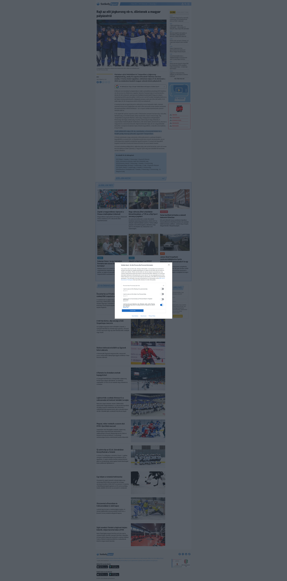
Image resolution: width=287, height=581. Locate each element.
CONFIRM (133, 310)
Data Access (143, 315)
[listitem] (143, 285)
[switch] (162, 289)
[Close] (169, 265)
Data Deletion (135, 315)
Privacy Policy (152, 315)
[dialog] (143, 290)
